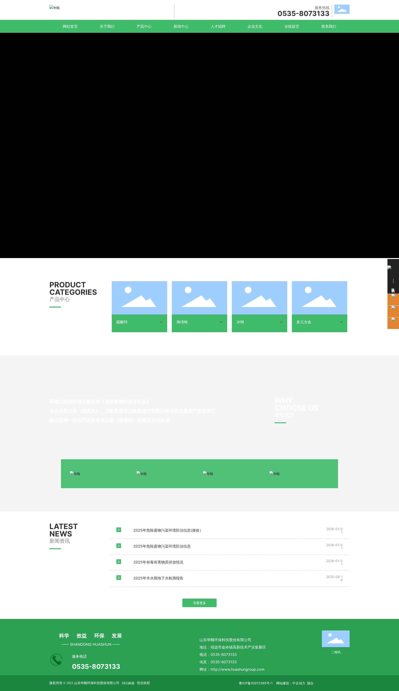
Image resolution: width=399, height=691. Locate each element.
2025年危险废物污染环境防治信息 (162, 546)
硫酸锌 (121, 322)
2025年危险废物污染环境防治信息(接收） (168, 530)
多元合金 (303, 322)
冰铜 (240, 322)
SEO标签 (128, 683)
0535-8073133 (224, 654)
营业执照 (143, 683)
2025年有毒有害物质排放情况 (158, 562)
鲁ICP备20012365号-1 (256, 683)
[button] (380, 129)
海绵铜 (181, 322)
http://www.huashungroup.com (237, 669)
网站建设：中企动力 (290, 683)
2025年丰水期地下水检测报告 (158, 578)
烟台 (310, 683)
